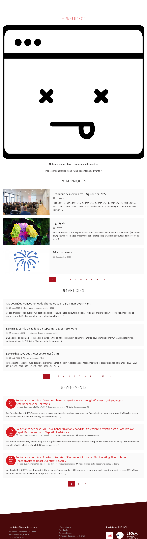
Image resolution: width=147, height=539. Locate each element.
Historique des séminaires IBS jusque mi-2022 (79, 194)
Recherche (36, 6)
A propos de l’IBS (21, 6)
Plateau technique (53, 6)
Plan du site (63, 530)
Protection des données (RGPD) (72, 536)
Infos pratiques (65, 527)
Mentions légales (65, 533)
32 (103, 376)
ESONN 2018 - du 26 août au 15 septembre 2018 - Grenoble (41, 328)
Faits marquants (62, 252)
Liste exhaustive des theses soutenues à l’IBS (32, 353)
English (131, 6)
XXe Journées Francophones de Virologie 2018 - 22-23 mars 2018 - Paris (48, 303)
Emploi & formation (92, 6)
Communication (72, 6)
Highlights (59, 223)
